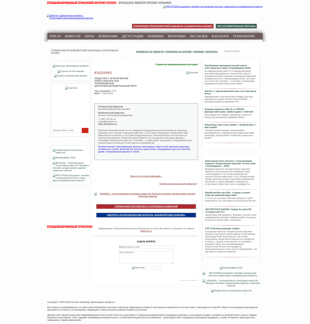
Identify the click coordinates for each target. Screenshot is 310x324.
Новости (72, 36)
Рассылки (198, 36)
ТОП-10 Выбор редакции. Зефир (222, 228)
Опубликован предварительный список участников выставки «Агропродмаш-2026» (228, 66)
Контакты (212, 52)
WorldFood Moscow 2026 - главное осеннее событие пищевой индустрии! (227, 193)
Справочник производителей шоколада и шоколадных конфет (172, 26)
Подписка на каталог (178, 52)
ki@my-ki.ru (146, 231)
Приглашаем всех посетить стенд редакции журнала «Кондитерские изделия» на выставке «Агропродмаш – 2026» (230, 163)
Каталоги (220, 36)
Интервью (177, 36)
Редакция (98, 46)
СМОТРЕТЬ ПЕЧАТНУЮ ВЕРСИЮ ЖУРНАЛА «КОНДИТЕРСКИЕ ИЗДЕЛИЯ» (146, 215)
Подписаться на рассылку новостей (177, 184)
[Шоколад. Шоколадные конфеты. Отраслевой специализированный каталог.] (70, 19)
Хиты (89, 36)
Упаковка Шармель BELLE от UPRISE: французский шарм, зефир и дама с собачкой (229, 110)
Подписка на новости (150, 52)
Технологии (244, 36)
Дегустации (132, 36)
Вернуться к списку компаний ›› (146, 176)
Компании (108, 36)
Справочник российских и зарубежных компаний (146, 206)
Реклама (199, 52)
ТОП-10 (55, 36)
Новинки (156, 36)
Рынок (55, 46)
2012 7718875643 (115, 90)
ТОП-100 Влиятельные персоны (236, 26)
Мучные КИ (75, 46)
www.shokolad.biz (97, 307)
